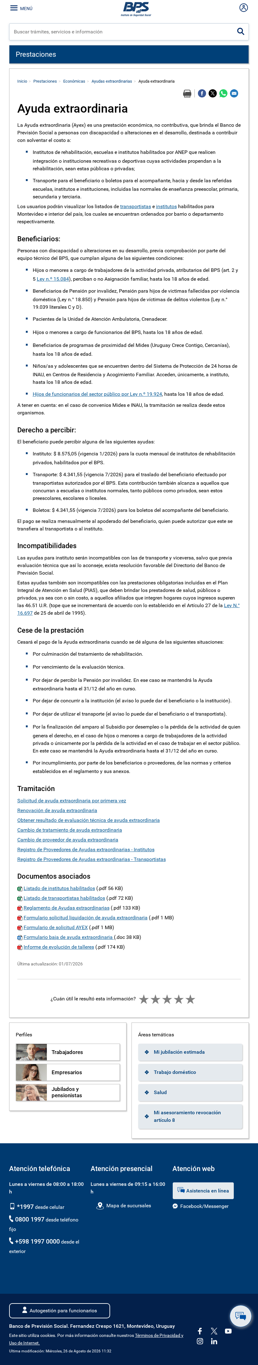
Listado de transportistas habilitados (64, 898)
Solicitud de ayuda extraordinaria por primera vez (71, 801)
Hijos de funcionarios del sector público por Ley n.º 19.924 (97, 394)
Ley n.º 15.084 (53, 279)
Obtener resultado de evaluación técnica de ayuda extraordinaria (88, 820)
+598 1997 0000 (37, 1241)
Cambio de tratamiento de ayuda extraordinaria (69, 830)
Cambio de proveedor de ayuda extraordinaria (67, 840)
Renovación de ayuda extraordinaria (57, 810)
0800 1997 (29, 1219)
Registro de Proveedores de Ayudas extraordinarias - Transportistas (91, 859)
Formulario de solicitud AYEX (56, 927)
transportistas (135, 206)
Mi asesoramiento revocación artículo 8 (187, 1116)
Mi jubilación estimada (179, 1052)
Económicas (74, 81)
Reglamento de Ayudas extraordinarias (66, 908)
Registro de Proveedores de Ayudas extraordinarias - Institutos (85, 849)
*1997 (24, 1206)
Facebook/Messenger (204, 1206)
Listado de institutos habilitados (59, 888)
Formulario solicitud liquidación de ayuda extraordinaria (86, 918)
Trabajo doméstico (175, 1072)
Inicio (22, 81)
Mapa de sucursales (128, 1206)
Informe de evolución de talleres (59, 947)
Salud (160, 1092)
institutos (166, 206)
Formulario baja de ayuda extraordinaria (69, 937)
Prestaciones (45, 81)
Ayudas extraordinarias (112, 81)
